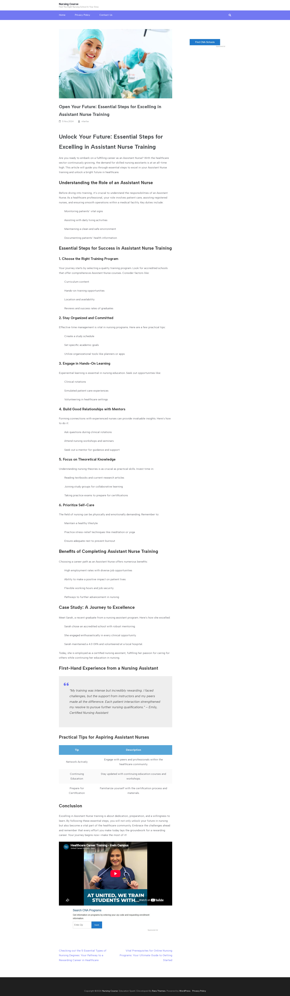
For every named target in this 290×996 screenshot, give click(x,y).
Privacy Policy (82, 14)
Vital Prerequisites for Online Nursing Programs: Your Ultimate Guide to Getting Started (146, 955)
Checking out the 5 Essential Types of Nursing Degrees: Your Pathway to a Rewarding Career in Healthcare (82, 955)
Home (62, 14)
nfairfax (85, 121)
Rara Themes (159, 990)
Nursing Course (68, 4)
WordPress (184, 990)
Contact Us (105, 14)
